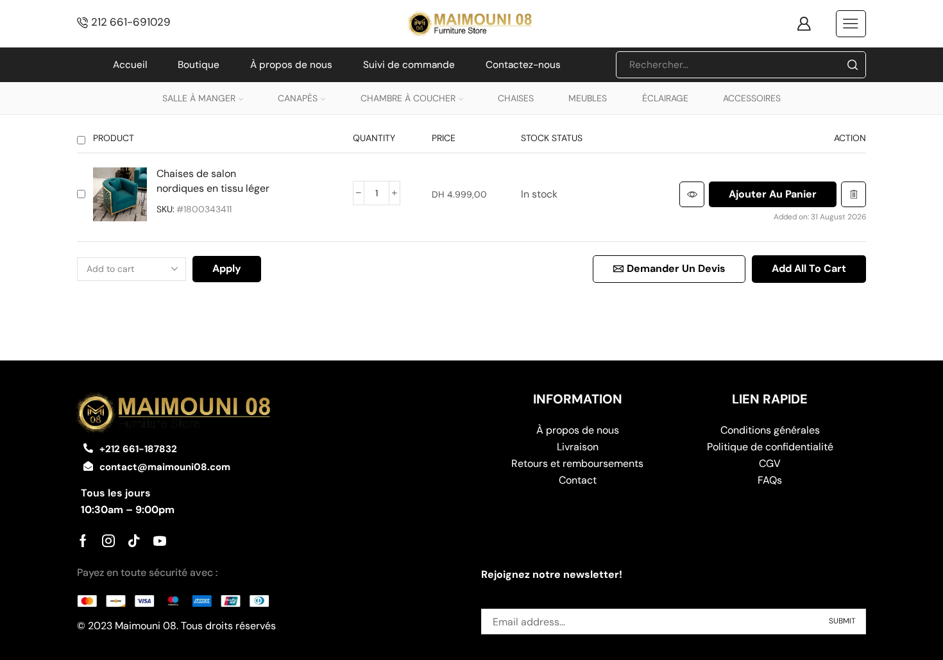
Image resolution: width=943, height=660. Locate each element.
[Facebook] (83, 540)
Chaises (516, 98)
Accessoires (752, 98)
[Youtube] (159, 540)
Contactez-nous (523, 64)
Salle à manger (198, 98)
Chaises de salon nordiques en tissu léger (213, 181)
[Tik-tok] (134, 540)
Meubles (587, 98)
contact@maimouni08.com (164, 467)
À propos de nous (291, 64)
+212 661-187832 (138, 449)
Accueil (130, 64)
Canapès (298, 98)
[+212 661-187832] (88, 448)
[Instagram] (108, 540)
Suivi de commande (409, 64)
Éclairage (665, 98)
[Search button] (852, 65)
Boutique (198, 64)
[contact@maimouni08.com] (88, 466)
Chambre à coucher (408, 98)
